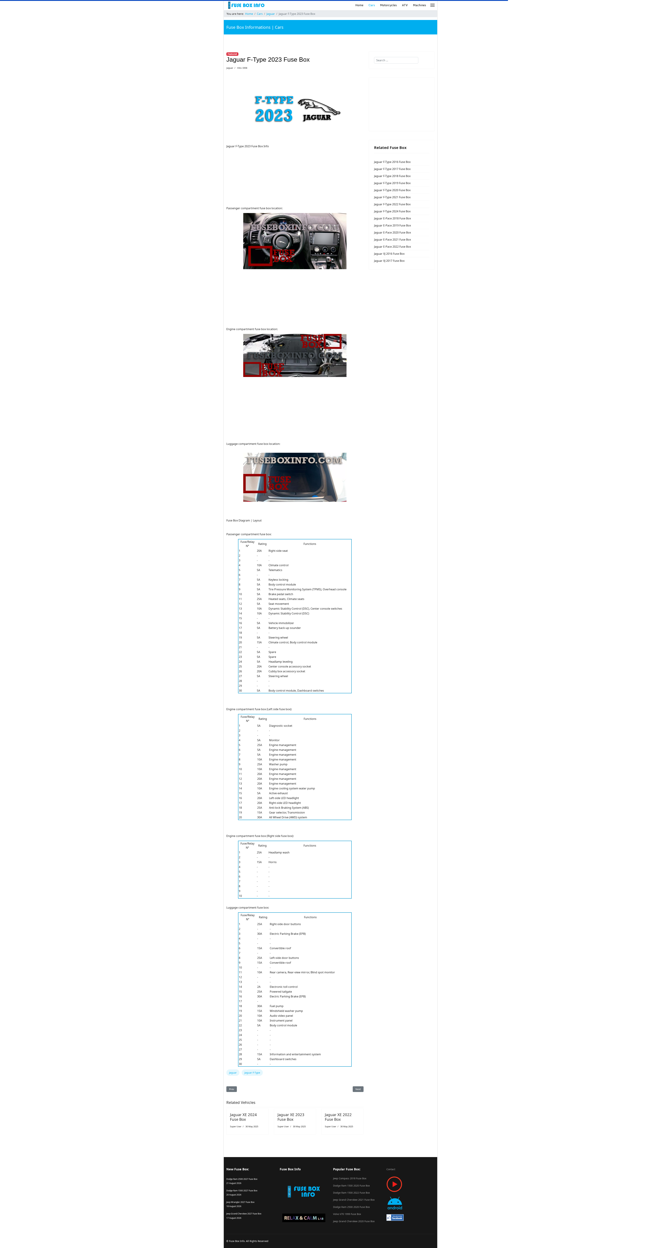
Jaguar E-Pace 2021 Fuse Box (392, 239)
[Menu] (432, 5)
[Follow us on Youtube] (410, 1184)
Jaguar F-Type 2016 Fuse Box (392, 162)
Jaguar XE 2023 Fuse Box (290, 1117)
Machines (419, 5)
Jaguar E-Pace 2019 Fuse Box (392, 225)
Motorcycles (388, 5)
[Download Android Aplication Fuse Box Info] (410, 1203)
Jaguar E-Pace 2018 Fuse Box (392, 218)
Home (359, 5)
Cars (372, 5)
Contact (390, 1169)
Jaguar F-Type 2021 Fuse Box (392, 197)
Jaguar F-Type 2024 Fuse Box (392, 211)
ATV (405, 5)
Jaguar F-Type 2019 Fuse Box (392, 183)
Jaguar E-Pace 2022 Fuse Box (392, 246)
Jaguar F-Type (252, 1072)
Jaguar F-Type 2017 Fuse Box (392, 169)
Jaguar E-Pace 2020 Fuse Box (392, 232)
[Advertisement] (295, 175)
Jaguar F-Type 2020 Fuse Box (392, 190)
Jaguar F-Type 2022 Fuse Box (392, 204)
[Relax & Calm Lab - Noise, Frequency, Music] (304, 1218)
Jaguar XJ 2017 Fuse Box (389, 261)
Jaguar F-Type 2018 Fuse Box (392, 176)
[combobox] (396, 60)
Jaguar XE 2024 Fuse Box (243, 1117)
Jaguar (229, 67)
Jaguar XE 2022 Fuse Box (338, 1117)
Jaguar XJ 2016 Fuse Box (389, 254)
